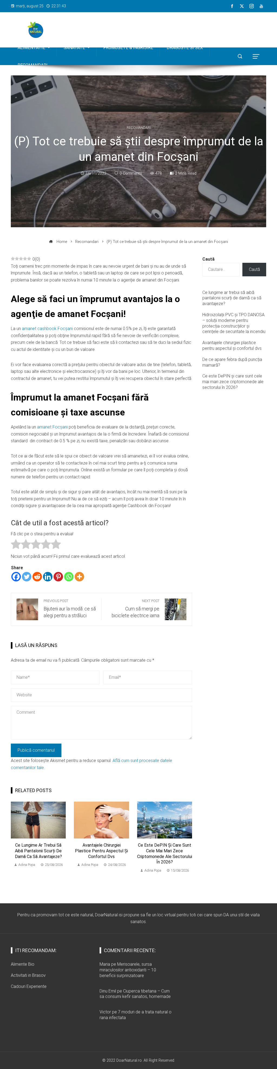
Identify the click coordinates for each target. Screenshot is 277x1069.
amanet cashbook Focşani (47, 328)
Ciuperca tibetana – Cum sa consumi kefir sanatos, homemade (135, 993)
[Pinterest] (58, 576)
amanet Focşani (52, 427)
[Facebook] (16, 576)
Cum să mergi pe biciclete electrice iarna (135, 608)
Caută (208, 259)
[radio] (16, 545)
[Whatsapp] (69, 576)
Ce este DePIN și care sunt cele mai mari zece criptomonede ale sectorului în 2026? (164, 854)
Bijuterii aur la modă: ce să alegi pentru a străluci (70, 608)
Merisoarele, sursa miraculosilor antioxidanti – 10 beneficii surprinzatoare (128, 970)
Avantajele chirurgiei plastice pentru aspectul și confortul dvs (101, 851)
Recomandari (139, 128)
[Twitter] (26, 576)
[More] (79, 576)
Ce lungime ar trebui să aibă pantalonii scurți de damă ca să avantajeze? (38, 851)
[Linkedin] (47, 576)
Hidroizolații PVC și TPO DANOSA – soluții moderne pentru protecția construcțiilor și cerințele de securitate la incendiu (233, 323)
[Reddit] (37, 576)
